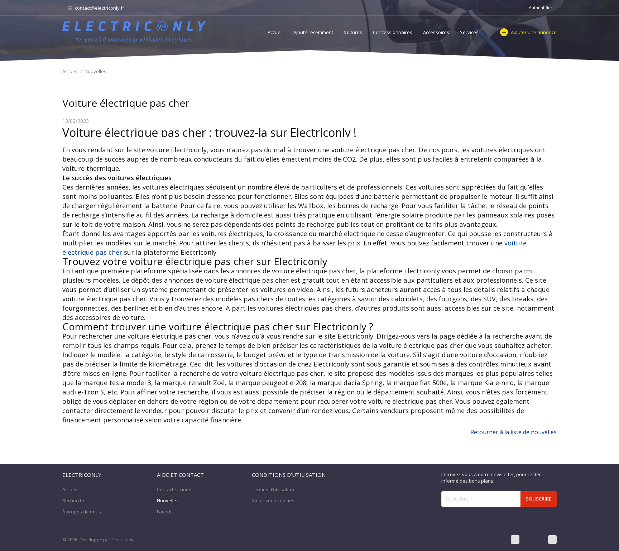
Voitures (353, 32)
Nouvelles (95, 71)
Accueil (275, 32)
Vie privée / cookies (273, 500)
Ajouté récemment (313, 32)
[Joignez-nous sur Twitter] (533, 539)
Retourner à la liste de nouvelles (513, 432)
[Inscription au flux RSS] (552, 539)
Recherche (74, 500)
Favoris (165, 511)
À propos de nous (81, 511)
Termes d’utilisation (273, 489)
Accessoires (436, 32)
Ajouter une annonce (534, 32)
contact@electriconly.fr (99, 8)
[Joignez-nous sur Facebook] (515, 539)
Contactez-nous (174, 489)
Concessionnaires (392, 32)
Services (469, 32)
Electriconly (122, 540)
